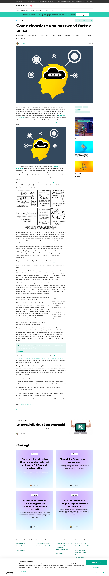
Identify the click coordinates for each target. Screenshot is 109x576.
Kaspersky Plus (19, 545)
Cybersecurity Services (80, 543)
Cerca (91, 20)
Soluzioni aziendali (80, 540)
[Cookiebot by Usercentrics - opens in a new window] (9, 573)
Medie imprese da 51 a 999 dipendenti (66, 1)
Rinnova (32, 10)
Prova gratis (82, 15)
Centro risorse (55, 10)
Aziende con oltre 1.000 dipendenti (84, 1)
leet (38, 187)
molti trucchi (55, 183)
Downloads (39, 10)
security (78, 109)
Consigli (35, 453)
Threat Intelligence (79, 554)
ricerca (85, 107)
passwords (20, 20)
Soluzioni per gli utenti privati (24, 540)
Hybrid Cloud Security (80, 550)
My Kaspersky (88, 5)
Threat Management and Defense (83, 545)
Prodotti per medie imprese (63, 540)
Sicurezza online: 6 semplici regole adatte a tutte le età (74, 503)
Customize (96, 567)
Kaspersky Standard (20, 543)
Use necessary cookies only (96, 572)
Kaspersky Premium (20, 548)
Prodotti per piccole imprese (43, 540)
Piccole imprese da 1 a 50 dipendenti (46, 1)
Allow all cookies (96, 562)
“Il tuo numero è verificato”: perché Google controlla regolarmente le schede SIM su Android (82, 156)
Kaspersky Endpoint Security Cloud (44, 545)
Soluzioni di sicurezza (21, 10)
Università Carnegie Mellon (82, 112)
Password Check (53, 263)
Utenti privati (32, 1)
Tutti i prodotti (39, 548)
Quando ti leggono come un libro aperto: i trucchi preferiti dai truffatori (83, 175)
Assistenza (46, 10)
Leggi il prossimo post (23, 420)
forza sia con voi (26, 404)
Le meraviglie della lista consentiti (40, 424)
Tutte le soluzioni (20, 550)
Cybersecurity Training (80, 552)
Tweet (20, 351)
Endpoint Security (79, 548)
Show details (22, 571)
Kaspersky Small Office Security (43, 543)
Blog (62, 10)
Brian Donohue (23, 43)
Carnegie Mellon (57, 122)
